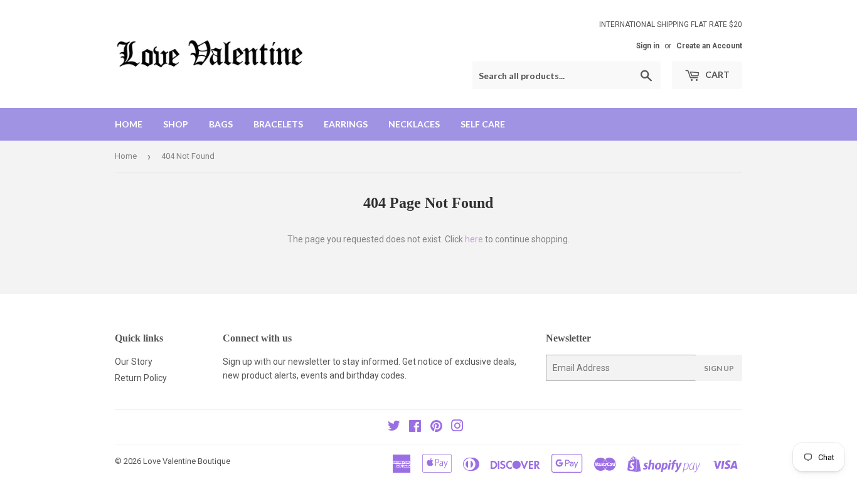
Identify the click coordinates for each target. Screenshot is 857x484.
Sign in (647, 45)
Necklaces (414, 124)
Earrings (346, 124)
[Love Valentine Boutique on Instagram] (457, 427)
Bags (221, 124)
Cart (716, 74)
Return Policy (141, 378)
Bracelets (278, 124)
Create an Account (709, 45)
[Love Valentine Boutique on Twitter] (394, 427)
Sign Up (719, 368)
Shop (175, 124)
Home (128, 124)
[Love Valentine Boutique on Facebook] (415, 427)
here (474, 239)
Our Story (133, 362)
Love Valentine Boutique (186, 461)
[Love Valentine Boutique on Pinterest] (436, 427)
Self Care (482, 124)
